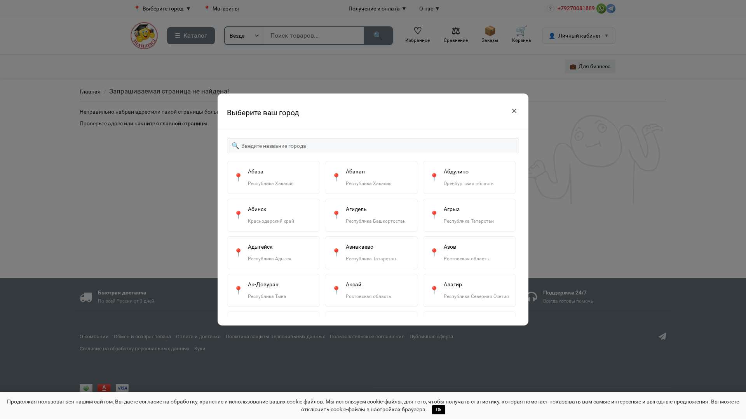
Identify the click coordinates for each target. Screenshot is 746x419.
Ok (438, 409)
